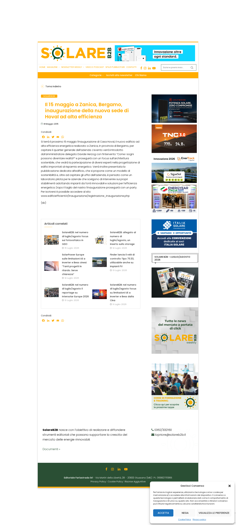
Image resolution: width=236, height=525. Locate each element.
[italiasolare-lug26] (174, 221)
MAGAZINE (52, 67)
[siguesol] (174, 156)
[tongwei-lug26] (174, 126)
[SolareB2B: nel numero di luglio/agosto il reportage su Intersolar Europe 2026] (51, 292)
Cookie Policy (184, 519)
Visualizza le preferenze (214, 513)
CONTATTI (131, 67)
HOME (42, 67)
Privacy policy (199, 519)
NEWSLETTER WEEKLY (71, 67)
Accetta (163, 513)
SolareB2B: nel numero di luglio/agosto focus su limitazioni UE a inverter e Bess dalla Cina (123, 292)
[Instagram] (145, 68)
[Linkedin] (149, 68)
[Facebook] (141, 68)
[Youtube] (154, 68)
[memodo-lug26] (155, 46)
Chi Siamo (141, 75)
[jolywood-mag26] (174, 96)
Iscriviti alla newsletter (119, 75)
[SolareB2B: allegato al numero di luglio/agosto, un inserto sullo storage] (99, 240)
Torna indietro (53, 86)
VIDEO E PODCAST (95, 67)
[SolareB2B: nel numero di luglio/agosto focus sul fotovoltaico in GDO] (51, 240)
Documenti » (51, 449)
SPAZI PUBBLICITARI (115, 67)
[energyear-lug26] (174, 186)
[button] (229, 485)
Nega (185, 513)
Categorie (95, 75)
